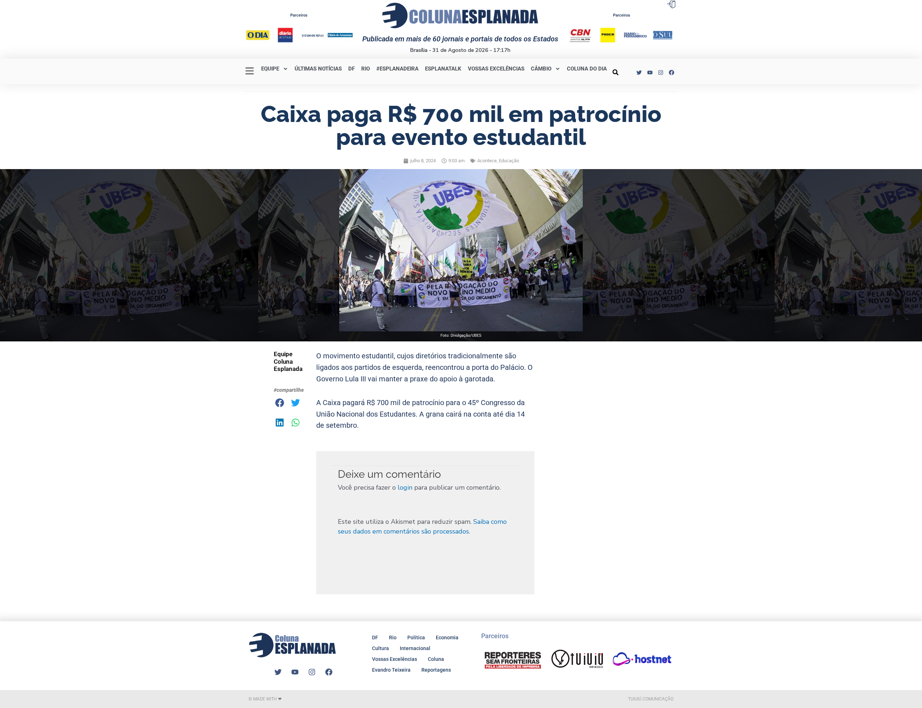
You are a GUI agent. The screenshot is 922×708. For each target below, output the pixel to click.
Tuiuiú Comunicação (650, 699)
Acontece (487, 160)
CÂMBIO (541, 68)
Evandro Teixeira (391, 670)
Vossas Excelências (496, 68)
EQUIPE (270, 68)
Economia (447, 637)
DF (351, 68)
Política (416, 637)
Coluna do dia (587, 68)
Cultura (380, 648)
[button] (615, 72)
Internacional (415, 648)
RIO (365, 68)
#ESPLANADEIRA (397, 68)
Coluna (436, 659)
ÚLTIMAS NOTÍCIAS (318, 68)
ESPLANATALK (443, 68)
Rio (393, 637)
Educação (509, 160)
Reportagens (436, 670)
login (405, 487)
